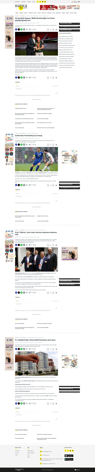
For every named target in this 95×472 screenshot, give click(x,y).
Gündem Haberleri (23, 337)
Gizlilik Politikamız (30, 450)
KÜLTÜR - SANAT (73, 12)
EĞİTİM (39, 12)
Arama (33, 1)
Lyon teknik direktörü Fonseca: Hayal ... (66, 52)
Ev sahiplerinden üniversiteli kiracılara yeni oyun (36, 337)
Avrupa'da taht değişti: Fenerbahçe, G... (66, 60)
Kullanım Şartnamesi (31, 452)
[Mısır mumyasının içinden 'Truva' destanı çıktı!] (69, 392)
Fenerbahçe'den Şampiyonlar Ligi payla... (67, 65)
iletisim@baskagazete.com (47, 451)
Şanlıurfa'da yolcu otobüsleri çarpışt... (66, 38)
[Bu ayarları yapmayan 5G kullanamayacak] (69, 386)
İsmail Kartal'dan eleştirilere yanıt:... (66, 67)
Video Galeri (17, 1)
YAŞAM (63, 12)
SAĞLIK (67, 12)
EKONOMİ (31, 12)
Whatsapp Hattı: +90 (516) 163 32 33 (48, 463)
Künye (28, 454)
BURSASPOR (58, 12)
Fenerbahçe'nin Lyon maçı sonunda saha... (67, 63)
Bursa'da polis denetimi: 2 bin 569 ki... (66, 36)
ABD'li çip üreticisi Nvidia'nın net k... (66, 49)
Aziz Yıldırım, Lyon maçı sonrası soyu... (66, 47)
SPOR (53, 12)
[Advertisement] (9, 99)
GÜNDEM (21, 12)
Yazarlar (29, 1)
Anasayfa (16, 15)
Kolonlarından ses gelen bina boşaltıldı (66, 56)
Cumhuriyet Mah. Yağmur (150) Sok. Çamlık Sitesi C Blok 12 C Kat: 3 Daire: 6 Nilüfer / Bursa (51, 459)
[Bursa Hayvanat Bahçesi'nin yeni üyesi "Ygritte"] (69, 182)
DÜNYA (35, 12)
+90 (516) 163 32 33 (45, 455)
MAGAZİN (49, 12)
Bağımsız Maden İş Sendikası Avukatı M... (67, 54)
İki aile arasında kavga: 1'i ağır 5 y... (65, 58)
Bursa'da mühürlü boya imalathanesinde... (67, 45)
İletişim (28, 457)
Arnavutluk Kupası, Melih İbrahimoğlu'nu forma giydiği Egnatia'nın (37, 15)
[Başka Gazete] (21, 7)
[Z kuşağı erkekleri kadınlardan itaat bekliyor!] (69, 278)
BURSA (17, 12)
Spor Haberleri (22, 15)
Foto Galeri (24, 1)
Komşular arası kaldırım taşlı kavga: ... (66, 40)
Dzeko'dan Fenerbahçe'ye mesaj (65, 43)
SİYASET (26, 12)
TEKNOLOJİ (44, 12)
